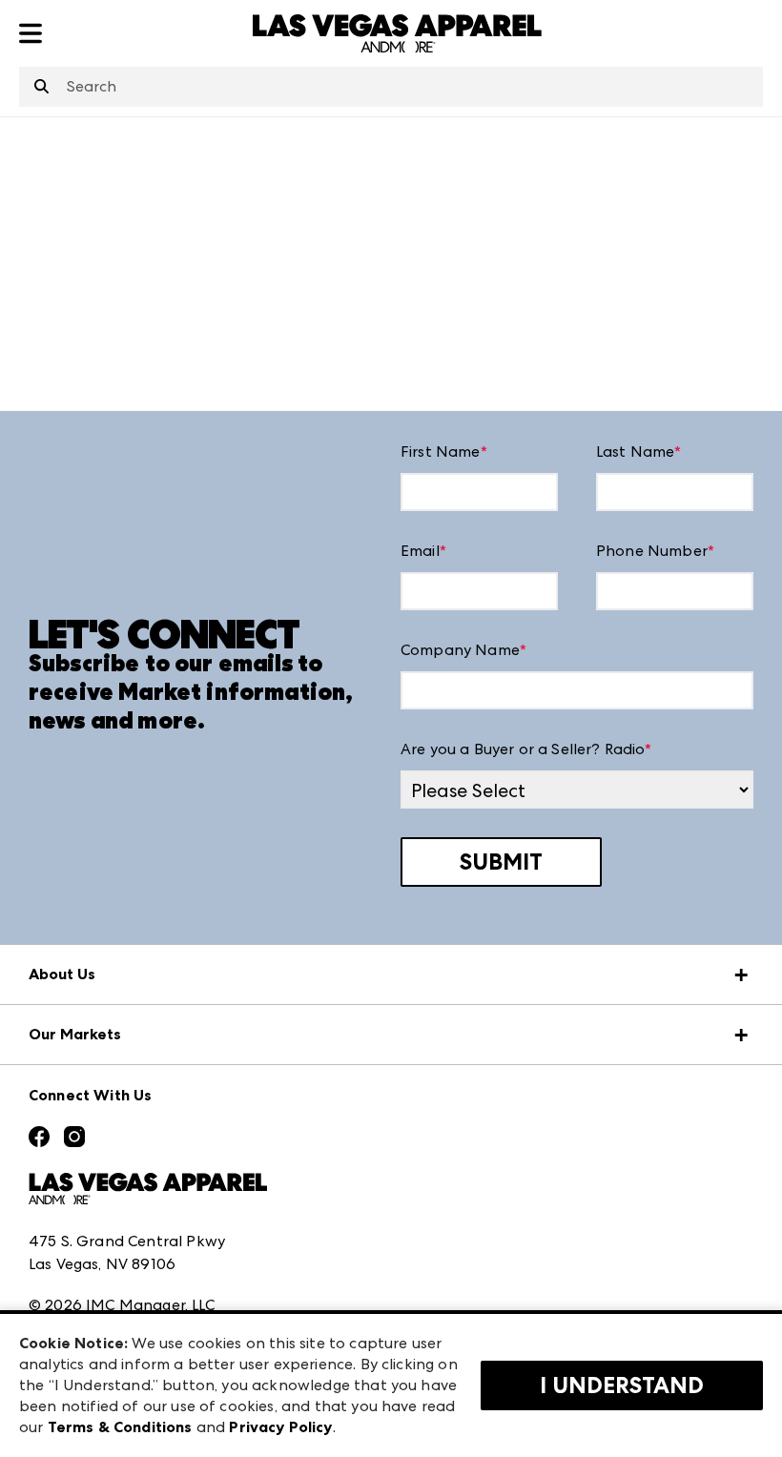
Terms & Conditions (120, 1427)
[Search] (41, 87)
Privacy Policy (280, 1427)
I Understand (622, 1385)
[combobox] (391, 87)
